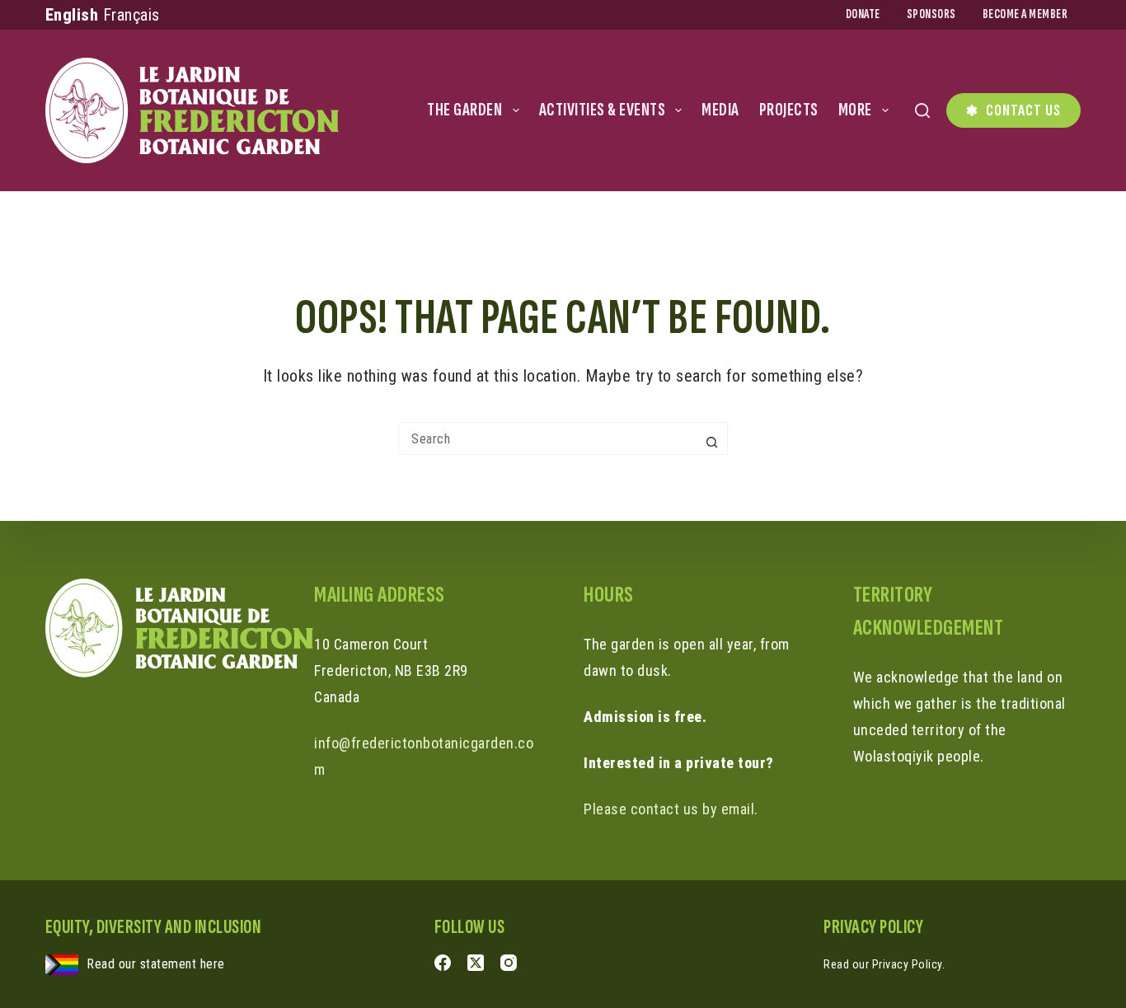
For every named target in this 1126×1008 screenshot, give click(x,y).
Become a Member (1025, 14)
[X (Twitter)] (475, 962)
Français (131, 15)
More (855, 110)
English (72, 15)
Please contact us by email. (671, 809)
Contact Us (1023, 110)
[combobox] (547, 438)
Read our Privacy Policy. (884, 964)
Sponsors (931, 14)
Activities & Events (602, 110)
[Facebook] (442, 962)
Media (720, 110)
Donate (863, 14)
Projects (789, 110)
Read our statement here (156, 964)
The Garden (464, 110)
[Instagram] (508, 962)
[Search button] (711, 441)
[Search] (922, 110)
